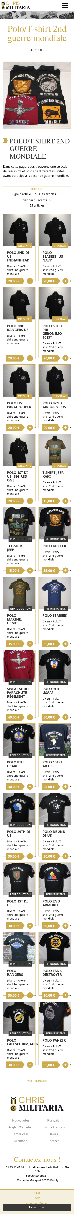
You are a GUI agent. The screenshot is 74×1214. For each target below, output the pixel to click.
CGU (37, 1193)
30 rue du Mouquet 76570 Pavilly (37, 1180)
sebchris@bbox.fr (37, 1175)
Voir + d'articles (37, 1081)
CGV (37, 1198)
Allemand (21, 1141)
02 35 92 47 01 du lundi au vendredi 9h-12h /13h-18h (37, 1169)
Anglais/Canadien (20, 1127)
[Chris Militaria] (16, 5)
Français (53, 1120)
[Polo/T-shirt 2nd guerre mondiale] (37, 95)
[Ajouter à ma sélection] (35, 281)
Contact (53, 1141)
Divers (53, 1134)
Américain (21, 1134)
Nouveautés (20, 1120)
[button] (47, 194)
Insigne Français (53, 1127)
